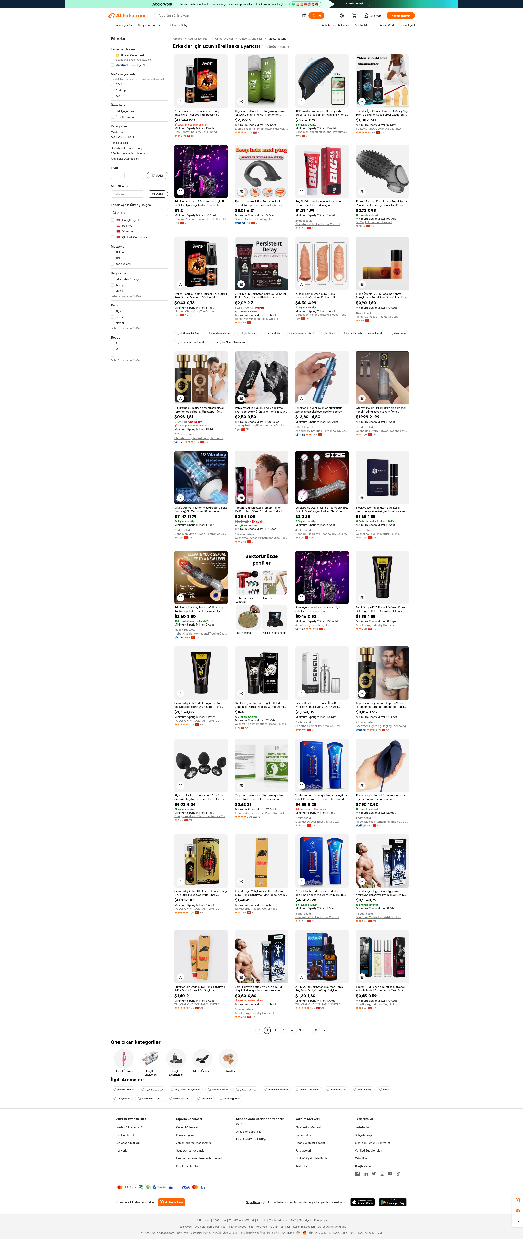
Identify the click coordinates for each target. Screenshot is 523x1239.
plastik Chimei (125, 1089)
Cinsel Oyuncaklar (250, 38)
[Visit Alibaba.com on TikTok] (398, 1173)
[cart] (355, 16)
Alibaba (177, 38)
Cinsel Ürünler (224, 38)
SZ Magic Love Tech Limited (374, 222)
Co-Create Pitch (126, 1135)
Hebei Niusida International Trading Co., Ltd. (201, 633)
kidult (386, 1089)
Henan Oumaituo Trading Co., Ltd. (377, 316)
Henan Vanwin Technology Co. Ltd (256, 318)
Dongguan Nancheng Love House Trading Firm (322, 314)
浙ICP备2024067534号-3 (366, 1233)
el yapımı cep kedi (303, 333)
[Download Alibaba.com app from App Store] (362, 1202)
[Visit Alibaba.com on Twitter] (373, 1173)
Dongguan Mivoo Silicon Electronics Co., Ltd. (201, 533)
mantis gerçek (232, 1098)
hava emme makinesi (192, 342)
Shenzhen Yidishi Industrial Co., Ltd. (317, 224)
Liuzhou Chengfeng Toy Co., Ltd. (195, 311)
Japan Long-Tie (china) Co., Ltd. (315, 625)
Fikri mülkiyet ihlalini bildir (311, 1158)
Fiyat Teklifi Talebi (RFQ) (251, 1139)
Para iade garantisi (187, 1135)
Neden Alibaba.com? (129, 1127)
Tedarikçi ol (362, 1127)
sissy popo (400, 333)
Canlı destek (303, 1135)
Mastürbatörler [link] (277, 38)
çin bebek (249, 333)
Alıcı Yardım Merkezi (308, 1127)
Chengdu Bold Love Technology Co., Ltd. (321, 533)
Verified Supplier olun (368, 1150)
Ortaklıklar (361, 1158)
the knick (206, 1098)
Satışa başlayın (364, 1135)
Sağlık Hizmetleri (198, 38)
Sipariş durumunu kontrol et (372, 1142)
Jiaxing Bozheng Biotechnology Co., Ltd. (260, 425)
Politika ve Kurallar (187, 1166)
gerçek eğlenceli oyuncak (230, 342)
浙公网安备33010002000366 (328, 1233)
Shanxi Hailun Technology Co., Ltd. (256, 219)
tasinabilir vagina (152, 1098)
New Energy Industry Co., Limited (195, 131)
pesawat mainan (309, 1089)
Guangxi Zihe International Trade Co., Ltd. (200, 219)
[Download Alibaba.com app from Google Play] (393, 1202)
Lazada (261, 1220)
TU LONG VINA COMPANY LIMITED (378, 128)
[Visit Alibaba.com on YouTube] (390, 1173)
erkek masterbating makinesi (365, 333)
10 (316, 1030)
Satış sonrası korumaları (191, 1150)
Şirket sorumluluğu (128, 1142)
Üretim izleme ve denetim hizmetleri (199, 1158)
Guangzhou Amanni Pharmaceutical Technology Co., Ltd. (261, 537)
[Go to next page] (324, 1030)
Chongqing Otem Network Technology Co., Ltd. (382, 430)
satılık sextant (181, 1098)
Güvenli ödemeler (187, 1127)
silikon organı (338, 1089)
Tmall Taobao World (241, 1220)
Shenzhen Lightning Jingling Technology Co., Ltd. (201, 438)
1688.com (219, 1220)
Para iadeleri (303, 1150)
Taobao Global (278, 1220)
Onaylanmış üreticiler (249, 1131)
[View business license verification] (298, 1233)
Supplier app (255, 1202)
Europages (321, 1220)
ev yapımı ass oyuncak (187, 1089)
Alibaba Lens (138, 1202)
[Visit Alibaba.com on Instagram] (382, 1173)
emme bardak (220, 1089)
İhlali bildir (301, 1166)
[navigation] (139, 535)
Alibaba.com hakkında (131, 1118)
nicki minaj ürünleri (190, 333)
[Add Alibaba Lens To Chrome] (171, 1202)
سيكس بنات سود (154, 1089)
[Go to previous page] (259, 1030)
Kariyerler (122, 1150)
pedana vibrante (222, 333)
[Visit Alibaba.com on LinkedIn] (365, 1173)
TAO (293, 1220)
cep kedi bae (274, 333)
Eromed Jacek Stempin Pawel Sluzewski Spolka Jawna (261, 128)
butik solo (330, 333)
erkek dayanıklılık (278, 1089)
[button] (304, 15)
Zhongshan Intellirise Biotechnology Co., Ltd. (322, 430)
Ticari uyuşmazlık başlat (310, 1142)
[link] (517, 1200)
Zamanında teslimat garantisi (194, 1142)
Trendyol (305, 1220)
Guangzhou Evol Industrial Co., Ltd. (378, 533)
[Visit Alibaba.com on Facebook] (357, 1173)
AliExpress (203, 1220)
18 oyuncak (123, 1098)
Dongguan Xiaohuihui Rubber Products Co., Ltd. (322, 131)
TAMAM (157, 175)
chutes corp (364, 1089)
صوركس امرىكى (248, 1089)
